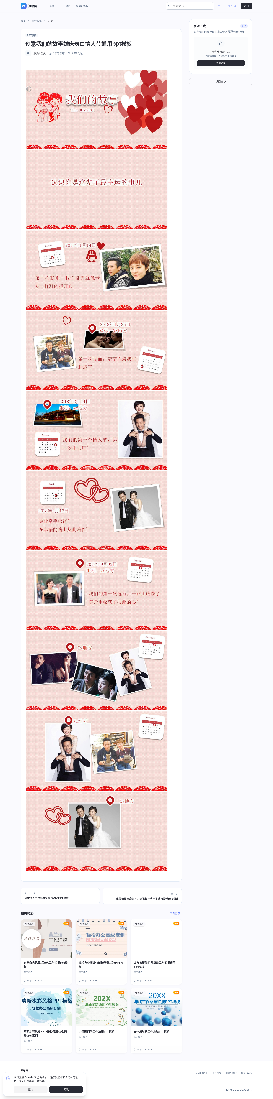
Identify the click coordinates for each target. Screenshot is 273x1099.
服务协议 (216, 1073)
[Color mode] (219, 6)
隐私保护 (231, 1073)
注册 (246, 6)
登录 (233, 6)
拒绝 (30, 1089)
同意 (66, 1089)
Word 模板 (82, 6)
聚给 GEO (246, 1073)
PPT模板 (37, 21)
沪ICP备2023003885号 (238, 1089)
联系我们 (201, 1073)
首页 (52, 6)
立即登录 (220, 63)
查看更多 (175, 913)
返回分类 (221, 81)
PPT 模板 (65, 6)
